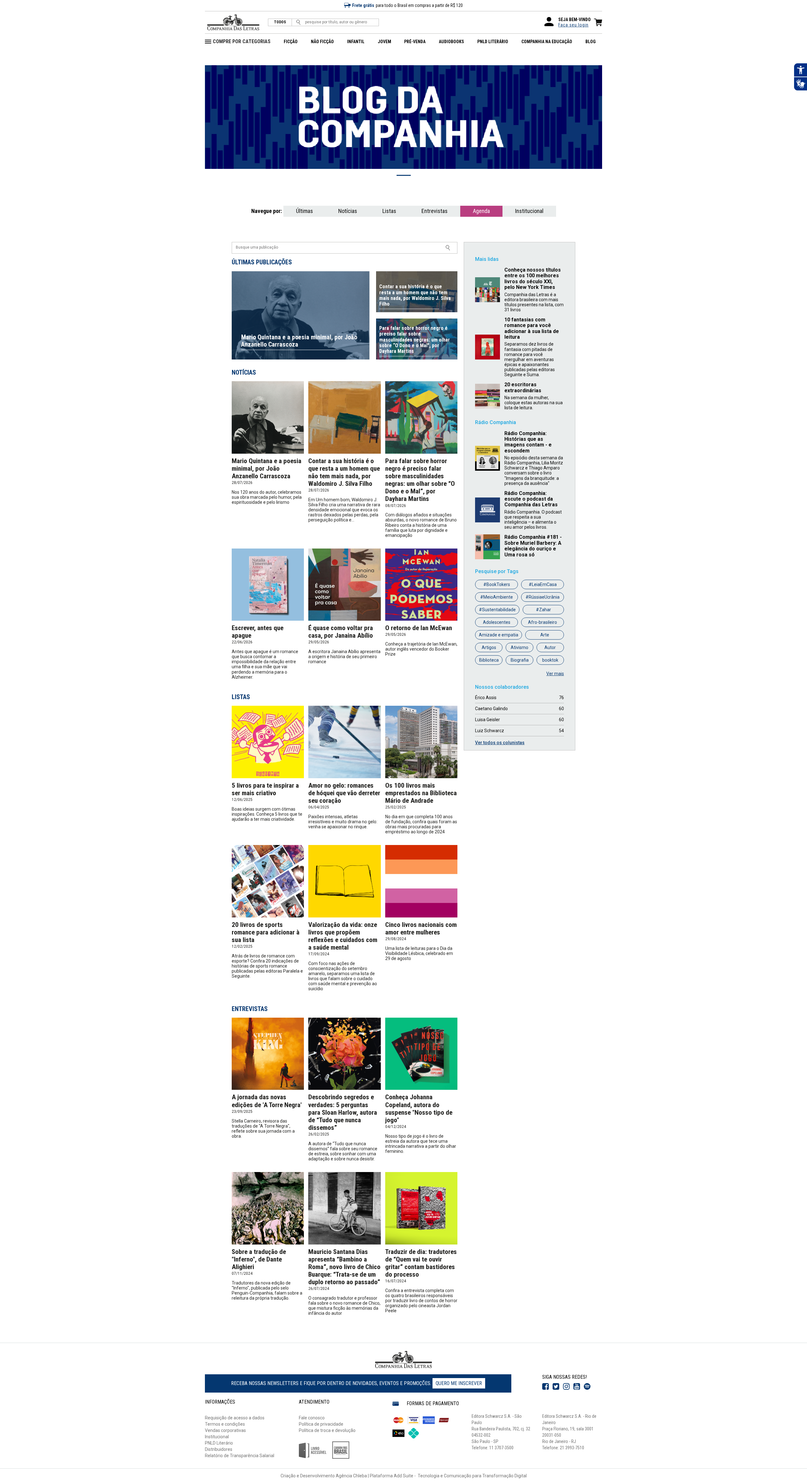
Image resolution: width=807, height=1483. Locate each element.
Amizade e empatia (498, 634)
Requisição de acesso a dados (234, 1417)
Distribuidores (218, 1449)
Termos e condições (225, 1424)
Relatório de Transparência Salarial (239, 1455)
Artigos (489, 647)
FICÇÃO (291, 41)
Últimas (304, 211)
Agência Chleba (351, 1475)
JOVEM (384, 41)
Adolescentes (496, 622)
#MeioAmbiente (496, 597)
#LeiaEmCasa (543, 584)
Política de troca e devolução (327, 1430)
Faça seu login (573, 24)
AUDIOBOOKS (451, 41)
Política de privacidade (321, 1424)
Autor (550, 647)
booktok (550, 660)
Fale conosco (312, 1417)
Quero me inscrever (459, 1383)
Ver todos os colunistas (500, 742)
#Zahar (543, 609)
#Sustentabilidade (497, 609)
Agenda (481, 211)
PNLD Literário (219, 1443)
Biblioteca (489, 660)
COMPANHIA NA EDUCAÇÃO (546, 41)
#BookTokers (496, 584)
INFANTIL (355, 41)
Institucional (529, 211)
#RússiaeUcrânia (542, 597)
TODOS (280, 22)
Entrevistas (434, 211)
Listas (389, 211)
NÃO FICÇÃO (322, 41)
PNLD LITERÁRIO (492, 41)
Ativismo (519, 647)
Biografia (520, 660)
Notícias (347, 211)
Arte (544, 634)
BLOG (590, 41)
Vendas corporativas (225, 1430)
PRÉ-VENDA (415, 41)
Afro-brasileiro (542, 622)
